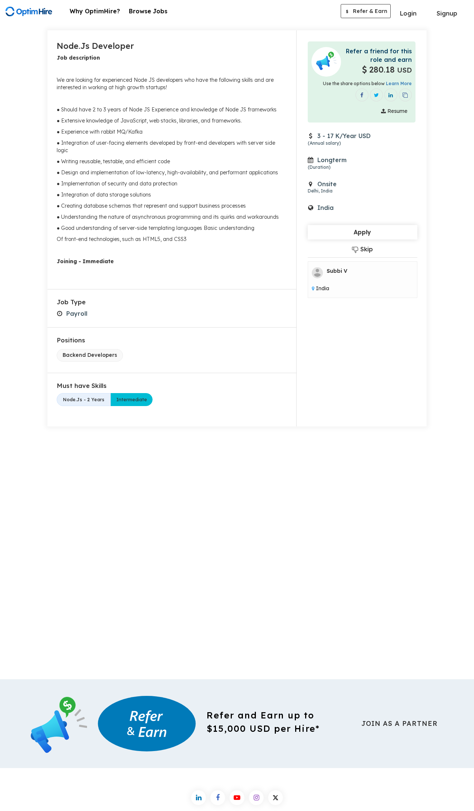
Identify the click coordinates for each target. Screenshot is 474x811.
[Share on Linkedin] (390, 94)
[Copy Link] (405, 94)
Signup (447, 13)
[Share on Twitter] (376, 94)
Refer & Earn (366, 11)
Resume (396, 111)
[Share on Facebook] (362, 94)
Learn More (399, 83)
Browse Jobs (148, 11)
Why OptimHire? (95, 11)
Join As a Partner (399, 723)
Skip (365, 249)
